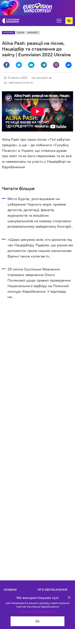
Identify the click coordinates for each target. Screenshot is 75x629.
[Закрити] (69, 598)
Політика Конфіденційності (37, 611)
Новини (10, 589)
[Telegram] (44, 65)
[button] (59, 20)
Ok (37, 621)
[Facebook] (6, 65)
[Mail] (31, 65)
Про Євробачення (53, 589)
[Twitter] (19, 65)
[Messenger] (68, 64)
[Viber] (56, 65)
